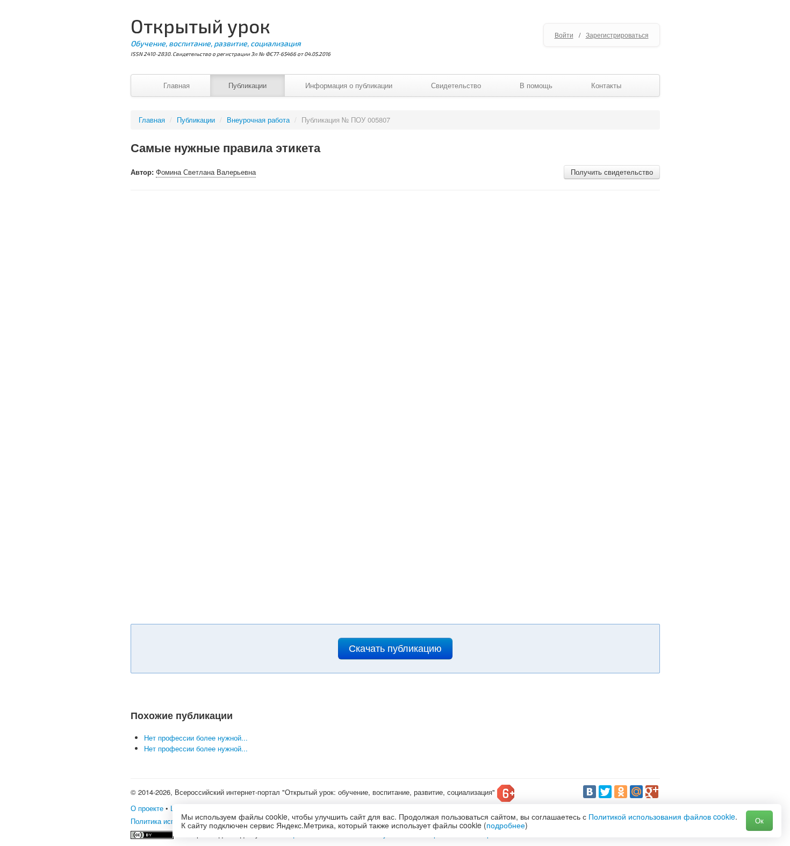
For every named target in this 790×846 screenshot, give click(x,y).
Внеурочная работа (258, 120)
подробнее (505, 825)
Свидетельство (456, 85)
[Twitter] (605, 791)
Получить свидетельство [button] (612, 172)
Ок (759, 820)
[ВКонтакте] (589, 791)
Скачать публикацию (395, 648)
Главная (176, 85)
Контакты (606, 85)
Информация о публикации (348, 85)
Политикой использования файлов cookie (661, 816)
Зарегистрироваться (617, 34)
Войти (564, 34)
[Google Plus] (651, 791)
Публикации (247, 85)
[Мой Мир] (636, 791)
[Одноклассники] (620, 791)
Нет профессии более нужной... (196, 738)
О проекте (147, 808)
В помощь (536, 85)
